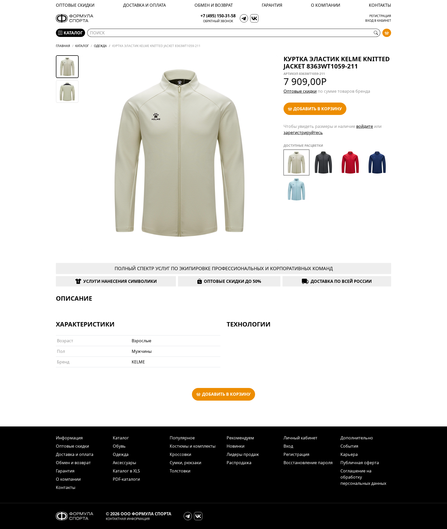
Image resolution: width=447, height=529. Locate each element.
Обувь (119, 446)
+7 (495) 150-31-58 (218, 15)
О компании (325, 5)
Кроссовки (180, 454)
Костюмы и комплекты (192, 446)
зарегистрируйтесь (303, 132)
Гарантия (272, 5)
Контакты (380, 5)
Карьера (349, 454)
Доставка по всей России (341, 281)
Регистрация (380, 16)
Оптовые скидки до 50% (232, 281)
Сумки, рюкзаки (185, 462)
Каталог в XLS (126, 471)
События (349, 446)
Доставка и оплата (144, 5)
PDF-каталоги (126, 479)
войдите (364, 126)
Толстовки (180, 471)
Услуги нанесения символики (120, 281)
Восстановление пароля (308, 462)
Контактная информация (128, 519)
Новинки (235, 446)
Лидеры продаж (243, 454)
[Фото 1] (67, 66)
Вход (288, 446)
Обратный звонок (218, 21)
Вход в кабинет (378, 20)
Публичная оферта (359, 462)
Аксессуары (124, 462)
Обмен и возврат (214, 5)
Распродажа (239, 462)
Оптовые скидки (75, 5)
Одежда (121, 454)
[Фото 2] (67, 91)
